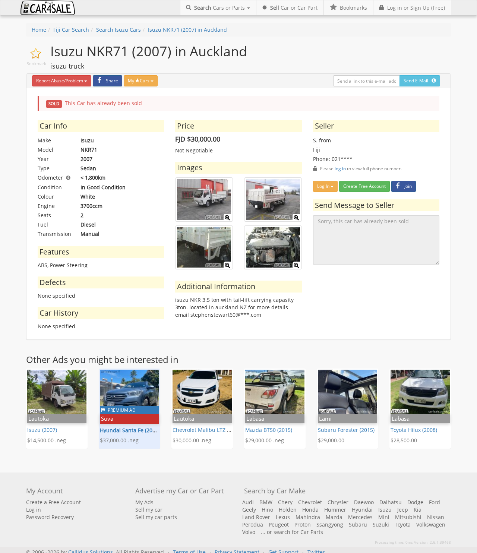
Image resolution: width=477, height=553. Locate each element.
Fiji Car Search (71, 29)
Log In (324, 186)
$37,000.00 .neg (119, 440)
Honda (310, 509)
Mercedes (360, 517)
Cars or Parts (220, 7)
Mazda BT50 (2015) (268, 429)
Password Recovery (50, 517)
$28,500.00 (404, 440)
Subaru (358, 524)
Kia (417, 509)
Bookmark (36, 63)
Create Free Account (364, 186)
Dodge (415, 502)
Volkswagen (430, 524)
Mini (383, 517)
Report (59, 81)
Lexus (283, 517)
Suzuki (381, 524)
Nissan (435, 517)
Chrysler (338, 502)
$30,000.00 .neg (192, 440)
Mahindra (308, 517)
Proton (302, 524)
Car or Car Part (294, 7)
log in (340, 168)
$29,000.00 (331, 440)
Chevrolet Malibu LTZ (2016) (207, 429)
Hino (267, 509)
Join (408, 186)
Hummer (335, 509)
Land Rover (256, 517)
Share (112, 81)
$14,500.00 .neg (46, 440)
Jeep (402, 509)
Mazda (334, 517)
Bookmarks (352, 7)
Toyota (403, 524)
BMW (265, 502)
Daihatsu (390, 502)
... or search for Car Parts (292, 531)
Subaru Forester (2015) (346, 429)
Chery (285, 502)
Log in (33, 509)
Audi (248, 502)
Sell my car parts (156, 517)
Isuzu (385, 509)
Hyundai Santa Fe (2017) (130, 430)
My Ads (144, 502)
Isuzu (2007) (42, 429)
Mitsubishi (408, 517)
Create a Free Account (53, 502)
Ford (434, 502)
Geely (249, 509)
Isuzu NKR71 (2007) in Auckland (187, 29)
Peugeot (279, 524)
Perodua (252, 524)
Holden (288, 509)
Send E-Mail (418, 81)
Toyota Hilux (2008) (414, 429)
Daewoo (364, 502)
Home (39, 29)
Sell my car (148, 509)
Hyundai (362, 509)
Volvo (248, 531)
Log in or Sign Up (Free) (414, 7)
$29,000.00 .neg (264, 440)
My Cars (139, 81)
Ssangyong (329, 524)
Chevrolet (310, 502)
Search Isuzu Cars (118, 29)
